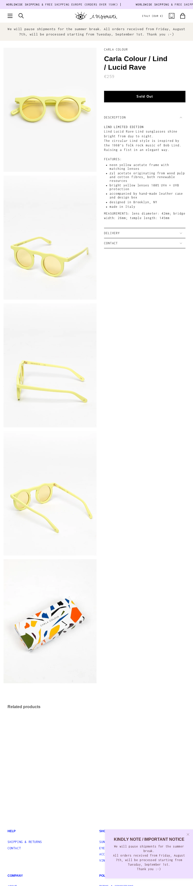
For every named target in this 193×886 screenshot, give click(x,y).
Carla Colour (116, 49)
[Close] (188, 834)
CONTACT (111, 243)
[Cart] (182, 16)
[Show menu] (10, 16)
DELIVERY (112, 233)
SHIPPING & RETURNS (25, 842)
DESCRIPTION (115, 117)
